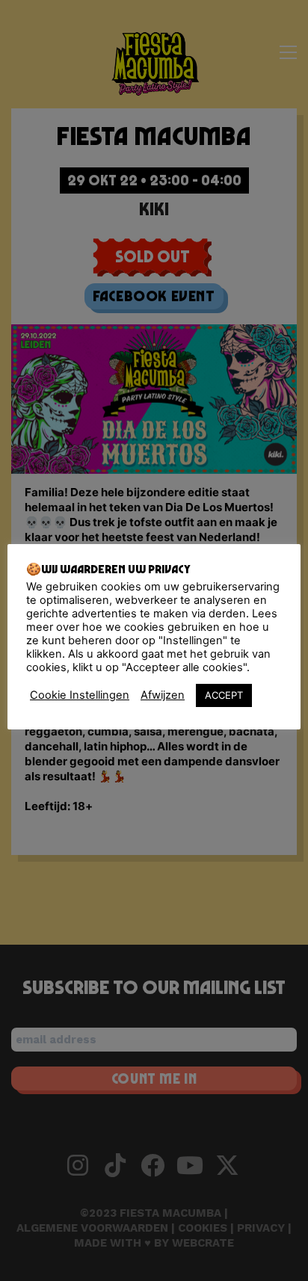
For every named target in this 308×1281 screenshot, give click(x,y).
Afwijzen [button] (163, 695)
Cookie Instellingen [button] (79, 695)
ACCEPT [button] (224, 695)
